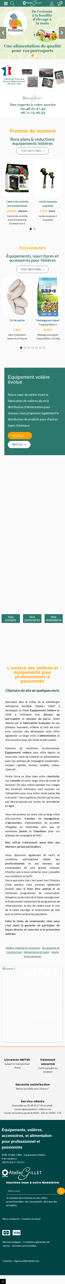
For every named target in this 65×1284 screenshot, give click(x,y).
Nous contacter (11, 1218)
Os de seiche (17, 320)
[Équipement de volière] (32, 3)
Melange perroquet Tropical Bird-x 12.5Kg (47, 324)
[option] (33, 996)
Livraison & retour (31, 1218)
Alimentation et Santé (36, 952)
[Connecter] (52, 3)
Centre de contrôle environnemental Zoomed (17, 206)
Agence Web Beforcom (26, 1260)
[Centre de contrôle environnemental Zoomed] (17, 178)
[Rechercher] (12, 3)
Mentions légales (12, 1241)
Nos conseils (10, 618)
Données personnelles (24, 1245)
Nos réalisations (54, 618)
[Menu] (6, 3)
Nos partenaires (32, 618)
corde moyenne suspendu (48, 203)
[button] (32, 150)
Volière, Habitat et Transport (23, 947)
